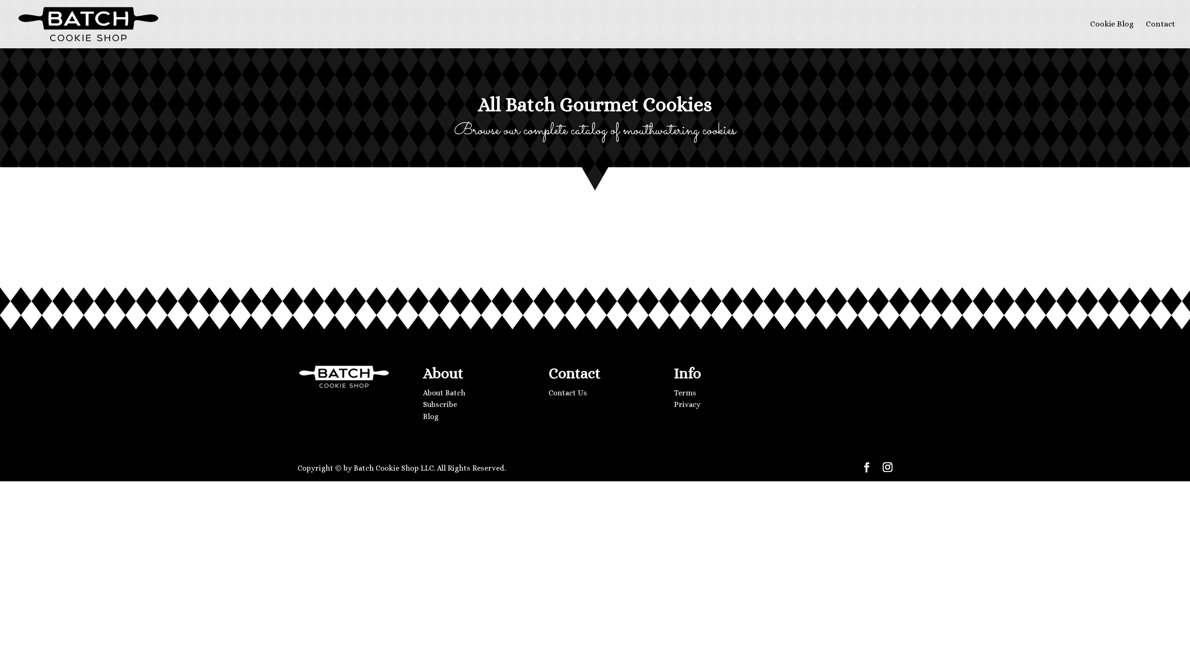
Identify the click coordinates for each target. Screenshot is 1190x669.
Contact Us (568, 392)
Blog (430, 416)
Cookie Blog (1112, 24)
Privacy (687, 404)
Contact (1160, 24)
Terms (685, 392)
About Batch (444, 392)
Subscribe (440, 404)
